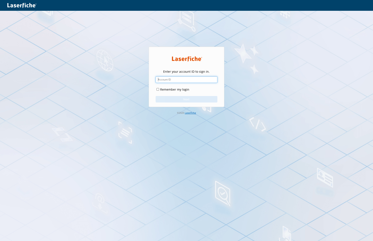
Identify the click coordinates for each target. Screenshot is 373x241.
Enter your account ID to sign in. (186, 71)
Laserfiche (190, 112)
